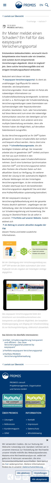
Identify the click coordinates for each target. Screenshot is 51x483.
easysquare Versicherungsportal (20, 79)
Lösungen (8, 419)
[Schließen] (47, 440)
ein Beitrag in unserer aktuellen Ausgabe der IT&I (24, 227)
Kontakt (31, 419)
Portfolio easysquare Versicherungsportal (23, 350)
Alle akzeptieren (39, 479)
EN (41, 5)
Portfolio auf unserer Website (27, 218)
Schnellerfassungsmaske (22, 145)
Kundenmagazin (11, 428)
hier (7, 464)
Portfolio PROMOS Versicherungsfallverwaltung (17, 355)
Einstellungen (40, 473)
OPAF (6, 433)
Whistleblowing (35, 433)
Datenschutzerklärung (33, 467)
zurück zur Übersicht (14, 16)
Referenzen (9, 424)
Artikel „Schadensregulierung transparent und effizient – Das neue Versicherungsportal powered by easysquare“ (23, 343)
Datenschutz (33, 428)
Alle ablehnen (23, 473)
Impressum (33, 424)
